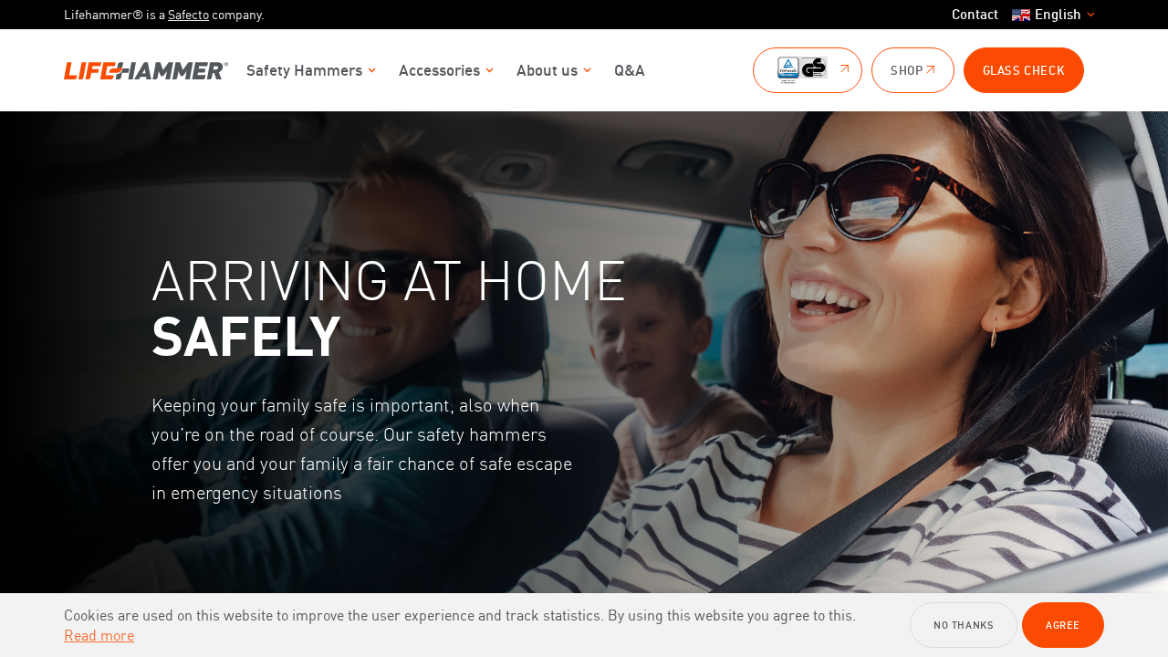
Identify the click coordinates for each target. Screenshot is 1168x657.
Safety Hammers (304, 69)
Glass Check (1024, 70)
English (1058, 14)
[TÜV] (807, 70)
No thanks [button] (963, 625)
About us (547, 69)
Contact (975, 14)
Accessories (439, 69)
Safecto (188, 14)
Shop (907, 70)
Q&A (629, 69)
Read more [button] (99, 635)
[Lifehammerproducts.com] (146, 71)
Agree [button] (1063, 625)
